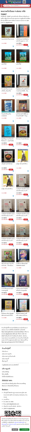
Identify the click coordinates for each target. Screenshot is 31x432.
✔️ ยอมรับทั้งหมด (24, 429)
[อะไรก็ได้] (8, 56)
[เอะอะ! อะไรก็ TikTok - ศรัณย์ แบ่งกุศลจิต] (22, 280)
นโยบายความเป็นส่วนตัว (8, 356)
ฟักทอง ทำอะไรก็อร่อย (22, 139)
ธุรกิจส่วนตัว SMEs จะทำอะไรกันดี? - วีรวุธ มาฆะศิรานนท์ (22, 116)
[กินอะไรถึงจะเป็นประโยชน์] (8, 106)
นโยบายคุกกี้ (5, 359)
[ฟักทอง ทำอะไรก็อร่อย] (22, 131)
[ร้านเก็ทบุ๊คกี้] (1, 6)
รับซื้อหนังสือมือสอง (7, 376)
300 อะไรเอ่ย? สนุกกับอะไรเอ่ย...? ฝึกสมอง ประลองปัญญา (8, 265)
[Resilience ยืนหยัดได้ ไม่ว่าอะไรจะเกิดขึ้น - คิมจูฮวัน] (22, 81)
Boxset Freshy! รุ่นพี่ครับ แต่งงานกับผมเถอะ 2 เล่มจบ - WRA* (22, 315)
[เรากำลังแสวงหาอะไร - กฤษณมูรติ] (8, 280)
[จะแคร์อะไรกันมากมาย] (8, 31)
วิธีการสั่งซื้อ (5, 374)
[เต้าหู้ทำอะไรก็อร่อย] (8, 156)
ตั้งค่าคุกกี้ (5, 361)
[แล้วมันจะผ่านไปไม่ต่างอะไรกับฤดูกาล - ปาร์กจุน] (22, 31)
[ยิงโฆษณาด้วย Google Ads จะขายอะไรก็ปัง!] (8, 305)
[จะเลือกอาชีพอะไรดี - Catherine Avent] (22, 256)
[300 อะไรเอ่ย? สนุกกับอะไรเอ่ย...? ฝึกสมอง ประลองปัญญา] (8, 256)
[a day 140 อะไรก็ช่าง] (22, 156)
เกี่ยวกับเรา (5, 351)
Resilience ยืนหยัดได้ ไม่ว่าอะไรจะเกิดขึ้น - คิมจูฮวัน (22, 91)
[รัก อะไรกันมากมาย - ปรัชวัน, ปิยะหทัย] (8, 81)
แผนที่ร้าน (6, 399)
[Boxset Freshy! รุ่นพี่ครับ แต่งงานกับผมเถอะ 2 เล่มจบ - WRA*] (22, 305)
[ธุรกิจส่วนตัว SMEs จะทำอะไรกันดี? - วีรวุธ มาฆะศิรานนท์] (22, 106)
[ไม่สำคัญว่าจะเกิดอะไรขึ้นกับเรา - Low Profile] (8, 131)
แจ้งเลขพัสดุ (5, 372)
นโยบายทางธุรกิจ (7, 354)
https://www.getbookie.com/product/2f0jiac (13, 332)
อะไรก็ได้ (4, 64)
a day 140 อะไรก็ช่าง (21, 164)
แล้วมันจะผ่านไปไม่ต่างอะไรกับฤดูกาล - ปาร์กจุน (22, 41)
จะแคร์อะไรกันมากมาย (8, 39)
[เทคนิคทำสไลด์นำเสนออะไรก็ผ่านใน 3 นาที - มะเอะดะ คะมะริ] (22, 181)
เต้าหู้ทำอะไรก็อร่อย (7, 164)
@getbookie (11, 408)
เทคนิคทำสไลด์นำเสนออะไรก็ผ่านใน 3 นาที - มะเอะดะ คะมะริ (22, 190)
